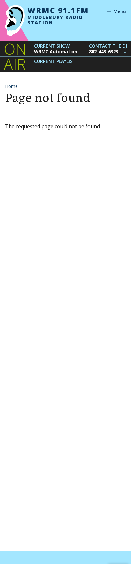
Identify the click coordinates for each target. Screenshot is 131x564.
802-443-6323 (103, 51)
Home (11, 86)
